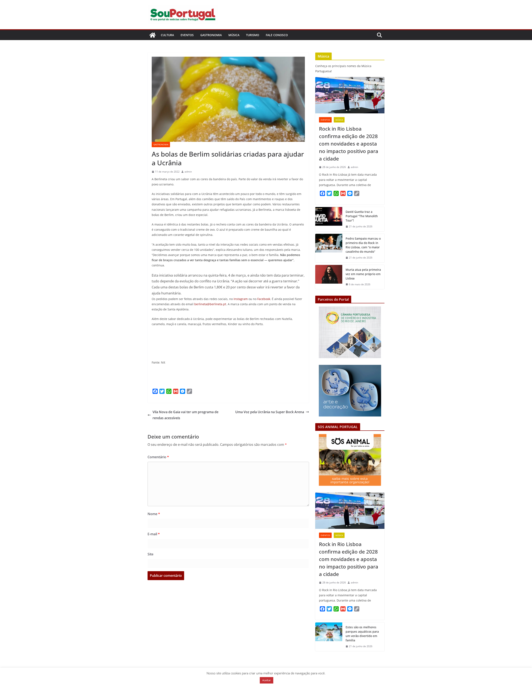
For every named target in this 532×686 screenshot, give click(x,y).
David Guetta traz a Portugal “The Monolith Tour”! (362, 216)
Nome (154, 514)
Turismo (252, 35)
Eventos (187, 35)
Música (233, 35)
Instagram (241, 299)
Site (150, 554)
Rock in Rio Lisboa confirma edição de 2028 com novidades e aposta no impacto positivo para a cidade (348, 143)
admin (188, 171)
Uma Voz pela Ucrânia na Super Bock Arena (269, 412)
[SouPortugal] (153, 35)
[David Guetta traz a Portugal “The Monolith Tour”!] (328, 219)
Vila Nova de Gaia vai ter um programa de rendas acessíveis (185, 415)
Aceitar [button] (266, 680)
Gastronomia (211, 35)
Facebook (263, 299)
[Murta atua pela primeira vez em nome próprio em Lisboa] (328, 277)
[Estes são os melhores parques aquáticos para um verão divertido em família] (328, 636)
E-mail (154, 534)
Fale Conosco (277, 35)
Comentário (158, 457)
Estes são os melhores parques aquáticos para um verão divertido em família (362, 633)
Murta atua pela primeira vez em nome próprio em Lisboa (363, 274)
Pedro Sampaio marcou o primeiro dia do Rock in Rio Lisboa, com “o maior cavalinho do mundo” (363, 245)
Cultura (167, 35)
